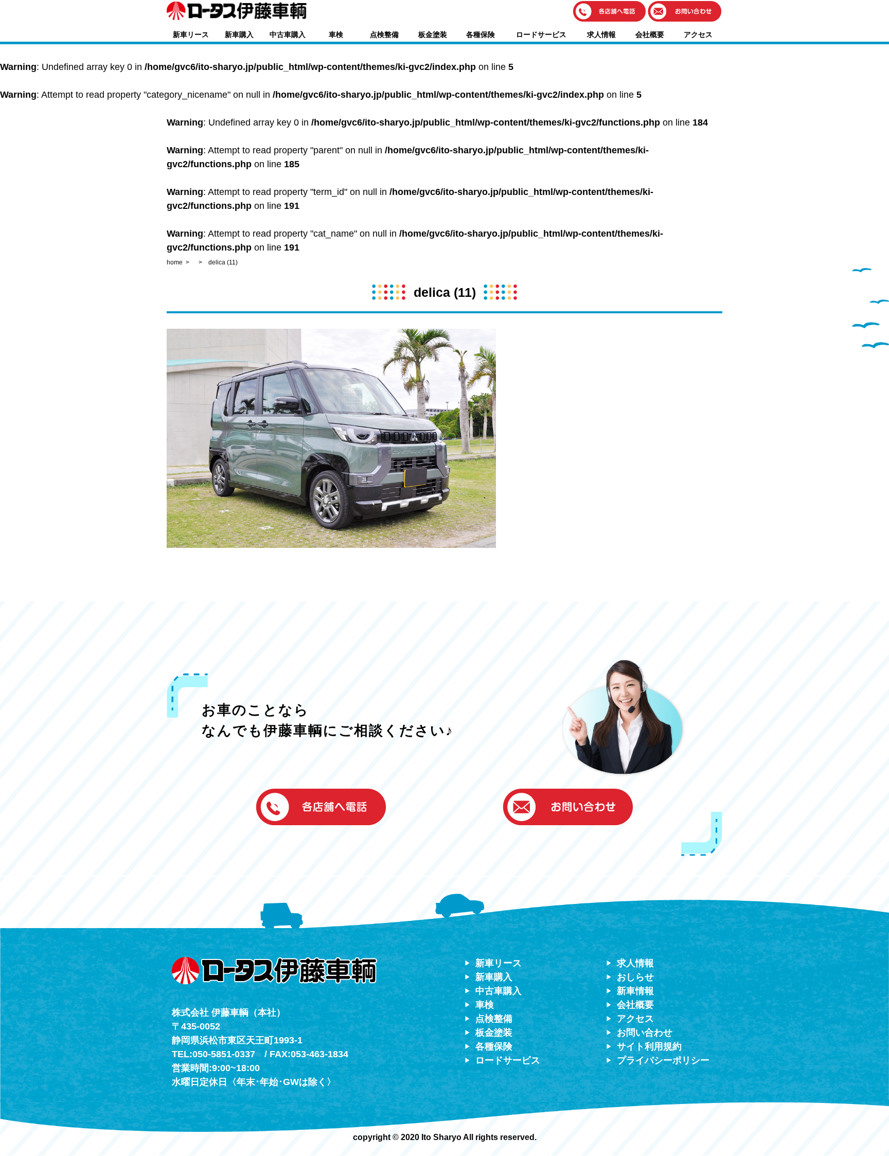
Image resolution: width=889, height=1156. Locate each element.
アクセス (698, 34)
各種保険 (480, 34)
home (175, 262)
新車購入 (239, 34)
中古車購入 (288, 34)
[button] (609, 12)
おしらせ (635, 977)
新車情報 (635, 991)
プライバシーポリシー (663, 1060)
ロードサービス (541, 34)
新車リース (191, 34)
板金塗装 (432, 34)
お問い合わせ (644, 1032)
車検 (336, 34)
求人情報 (601, 34)
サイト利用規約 (649, 1046)
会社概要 (649, 34)
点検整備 (384, 34)
